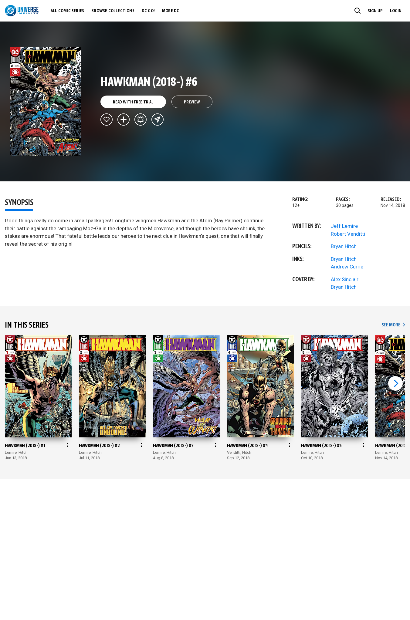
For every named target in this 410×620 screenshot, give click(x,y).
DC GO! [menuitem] (148, 11)
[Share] (157, 119)
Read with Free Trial (133, 102)
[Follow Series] (140, 119)
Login (396, 11)
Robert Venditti (348, 234)
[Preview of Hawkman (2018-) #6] (45, 101)
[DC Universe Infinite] (22, 11)
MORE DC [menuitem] (170, 11)
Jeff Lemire (344, 226)
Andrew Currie (347, 267)
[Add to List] (123, 119)
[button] (357, 10)
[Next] (395, 383)
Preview (192, 102)
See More (393, 325)
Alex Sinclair (344, 279)
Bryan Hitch (344, 246)
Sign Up (375, 11)
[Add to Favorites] (106, 119)
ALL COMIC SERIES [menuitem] (67, 11)
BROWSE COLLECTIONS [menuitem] (112, 11)
